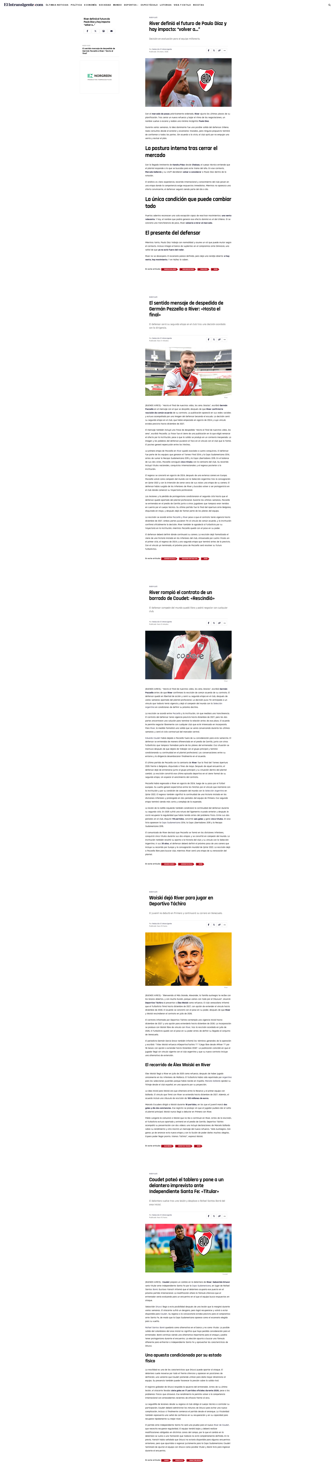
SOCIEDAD (105, 5)
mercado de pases (161, 113)
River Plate (179, 1460)
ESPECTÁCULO (149, 5)
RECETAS (198, 5)
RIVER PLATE (86, 46)
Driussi (159, 1306)
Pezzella (149, 409)
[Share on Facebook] (208, 50)
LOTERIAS (166, 5)
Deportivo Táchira (154, 1002)
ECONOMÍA (90, 5)
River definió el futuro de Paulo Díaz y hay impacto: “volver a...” (97, 21)
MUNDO (117, 5)
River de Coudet (221, 1424)
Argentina (227, 1077)
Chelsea (196, 164)
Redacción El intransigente (162, 49)
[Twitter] (95, 31)
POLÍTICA (76, 5)
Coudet (166, 1282)
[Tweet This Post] (214, 50)
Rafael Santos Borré (155, 1327)
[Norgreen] (99, 77)
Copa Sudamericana (171, 822)
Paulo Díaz (203, 269)
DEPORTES (130, 5)
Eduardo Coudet (152, 738)
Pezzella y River (180, 517)
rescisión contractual (189, 559)
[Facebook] (87, 31)
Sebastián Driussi (221, 1282)
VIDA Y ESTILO (182, 5)
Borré (155, 1289)
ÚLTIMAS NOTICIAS (57, 5)
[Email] (111, 31)
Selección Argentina (214, 790)
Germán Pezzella (169, 559)
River (215, 269)
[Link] (219, 50)
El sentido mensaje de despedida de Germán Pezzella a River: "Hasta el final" (98, 51)
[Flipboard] (103, 31)
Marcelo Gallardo (170, 269)
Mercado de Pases (188, 269)
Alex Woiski (168, 1146)
